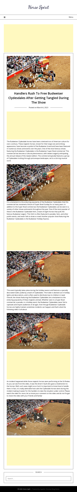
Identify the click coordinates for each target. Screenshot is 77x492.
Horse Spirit (38, 7)
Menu (71, 17)
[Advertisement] (38, 38)
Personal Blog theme (52, 489)
